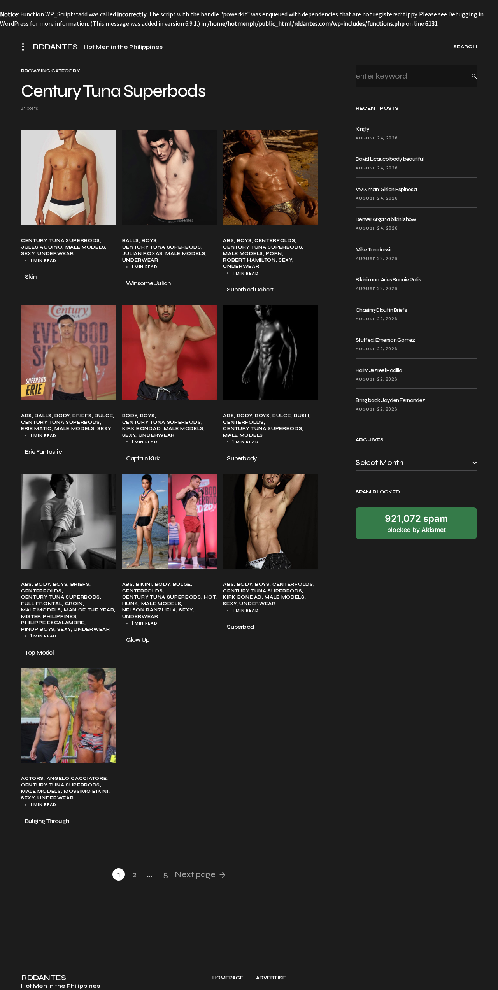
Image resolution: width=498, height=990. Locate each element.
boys (149, 240)
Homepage (228, 978)
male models (85, 247)
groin (74, 603)
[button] (25, 46)
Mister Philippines (48, 616)
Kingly (362, 129)
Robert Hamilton (249, 260)
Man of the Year (89, 610)
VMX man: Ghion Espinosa (386, 189)
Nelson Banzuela (149, 610)
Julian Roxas (142, 253)
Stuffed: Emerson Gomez (385, 340)
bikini (144, 584)
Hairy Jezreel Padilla (379, 370)
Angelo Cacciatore (77, 778)
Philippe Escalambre (52, 622)
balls (130, 240)
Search (468, 76)
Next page (195, 874)
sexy (28, 253)
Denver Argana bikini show (386, 219)
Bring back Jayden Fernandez (390, 400)
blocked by (416, 523)
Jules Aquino (41, 247)
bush (301, 415)
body (62, 415)
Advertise (271, 978)
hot (210, 597)
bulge (104, 415)
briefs (81, 415)
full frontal (41, 603)
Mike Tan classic (374, 249)
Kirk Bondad (141, 428)
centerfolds (274, 240)
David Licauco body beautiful (389, 159)
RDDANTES (55, 47)
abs (228, 240)
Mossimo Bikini (86, 791)
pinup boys (37, 629)
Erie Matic (36, 428)
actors (32, 778)
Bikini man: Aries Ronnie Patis (388, 279)
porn (274, 253)
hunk (130, 603)
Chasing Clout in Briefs (381, 310)
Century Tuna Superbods (60, 240)
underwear (55, 253)
